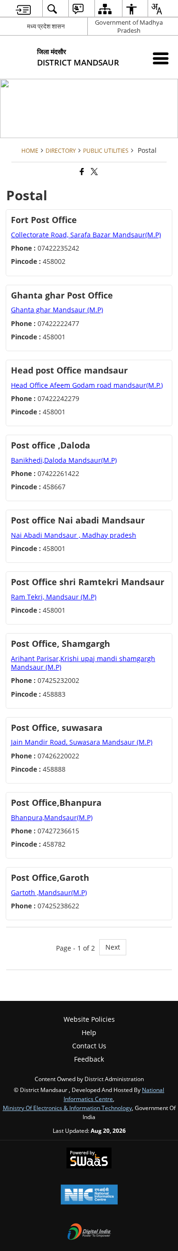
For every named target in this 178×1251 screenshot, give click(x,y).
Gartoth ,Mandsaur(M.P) (49, 892)
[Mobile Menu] (160, 58)
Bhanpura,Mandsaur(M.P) (52, 817)
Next (112, 947)
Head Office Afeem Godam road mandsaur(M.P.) (87, 385)
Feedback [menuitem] (89, 1059)
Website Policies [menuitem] (89, 1019)
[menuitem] (23, 9)
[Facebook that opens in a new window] (81, 171)
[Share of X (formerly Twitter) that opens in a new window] (93, 171)
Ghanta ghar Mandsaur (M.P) (57, 309)
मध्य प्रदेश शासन (46, 26)
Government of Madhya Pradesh (129, 26)
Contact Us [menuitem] (89, 1045)
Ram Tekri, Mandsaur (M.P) (53, 596)
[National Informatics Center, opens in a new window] (89, 1195)
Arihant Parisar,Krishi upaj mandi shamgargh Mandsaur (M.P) (83, 663)
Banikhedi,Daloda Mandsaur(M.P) (64, 460)
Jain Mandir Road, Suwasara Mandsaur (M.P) (81, 742)
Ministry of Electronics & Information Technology (67, 1107)
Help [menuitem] (89, 1032)
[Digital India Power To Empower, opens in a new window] (89, 1232)
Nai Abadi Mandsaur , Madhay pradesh (73, 535)
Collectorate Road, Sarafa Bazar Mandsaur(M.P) (86, 234)
